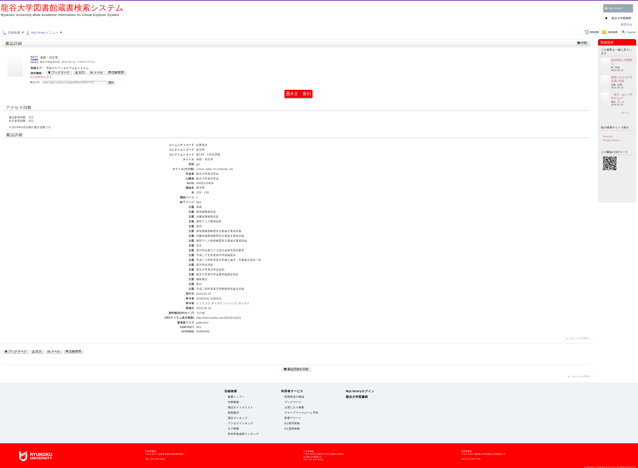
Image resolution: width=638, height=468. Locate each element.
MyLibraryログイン (360, 391)
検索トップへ (236, 396)
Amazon (608, 136)
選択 (111, 82)
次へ (624, 112)
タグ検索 (233, 428)
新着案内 (233, 412)
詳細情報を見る (42, 77)
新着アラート (292, 418)
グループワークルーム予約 (301, 412)
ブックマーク (292, 402)
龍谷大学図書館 (357, 396)
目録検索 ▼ (15, 32)
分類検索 (233, 402)
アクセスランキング (240, 423)
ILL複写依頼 (292, 423)
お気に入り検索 (294, 407)
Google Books (611, 140)
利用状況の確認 (294, 396)
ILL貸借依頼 (292, 428)
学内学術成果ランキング (243, 433)
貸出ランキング (238, 418)
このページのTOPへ (579, 338)
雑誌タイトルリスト (240, 407)
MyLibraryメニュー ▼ (46, 32)
